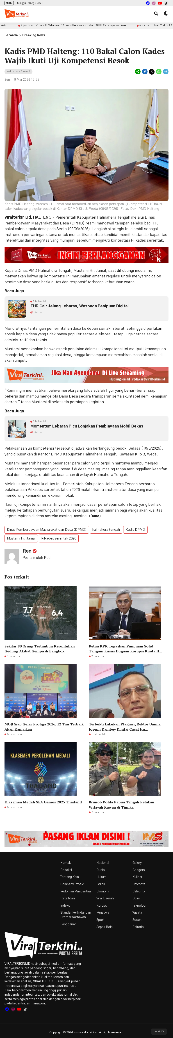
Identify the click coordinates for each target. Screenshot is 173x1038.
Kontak (65, 862)
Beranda (11, 35)
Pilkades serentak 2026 (58, 538)
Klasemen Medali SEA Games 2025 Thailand (43, 802)
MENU (9, 3)
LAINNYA (159, 1031)
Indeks (65, 905)
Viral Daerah (105, 898)
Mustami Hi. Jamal (21, 538)
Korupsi (101, 905)
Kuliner (137, 877)
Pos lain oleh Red (36, 558)
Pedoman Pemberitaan (76, 891)
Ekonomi (102, 891)
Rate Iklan (67, 898)
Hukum (101, 877)
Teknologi (139, 905)
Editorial (138, 927)
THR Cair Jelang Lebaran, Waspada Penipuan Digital (79, 306)
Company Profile (72, 884)
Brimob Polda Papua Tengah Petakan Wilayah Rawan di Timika (121, 804)
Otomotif (138, 884)
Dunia (100, 870)
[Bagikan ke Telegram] (165, 71)
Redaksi (66, 870)
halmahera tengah (106, 529)
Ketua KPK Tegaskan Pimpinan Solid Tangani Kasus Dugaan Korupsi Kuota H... (125, 649)
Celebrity (138, 891)
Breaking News (33, 35)
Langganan (68, 924)
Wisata (137, 912)
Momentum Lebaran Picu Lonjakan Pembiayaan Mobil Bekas (86, 426)
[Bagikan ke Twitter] (151, 71)
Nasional (102, 862)
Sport (100, 919)
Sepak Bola (104, 927)
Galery (137, 862)
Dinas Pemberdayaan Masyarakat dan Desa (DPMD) (46, 529)
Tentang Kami (70, 877)
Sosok (136, 919)
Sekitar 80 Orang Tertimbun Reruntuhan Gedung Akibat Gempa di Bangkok (40, 649)
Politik (100, 884)
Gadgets (138, 870)
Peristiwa (102, 912)
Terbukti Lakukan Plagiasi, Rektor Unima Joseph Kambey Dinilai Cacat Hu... (125, 727)
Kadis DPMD (135, 529)
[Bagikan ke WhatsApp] (158, 71)
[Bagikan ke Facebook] (144, 71)
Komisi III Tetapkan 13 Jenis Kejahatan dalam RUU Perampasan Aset (57, 25)
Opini (136, 898)
